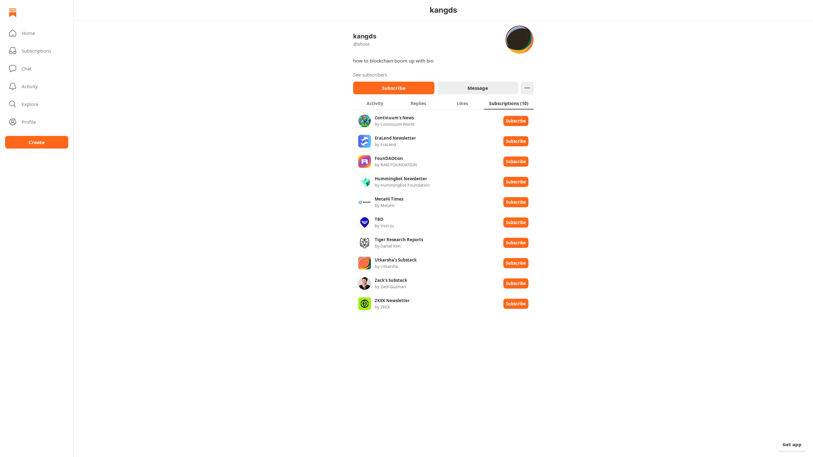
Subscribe (394, 88)
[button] (36, 33)
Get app (792, 444)
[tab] (375, 103)
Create (37, 142)
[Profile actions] (527, 88)
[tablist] (443, 103)
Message (477, 88)
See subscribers (370, 74)
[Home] (12, 12)
